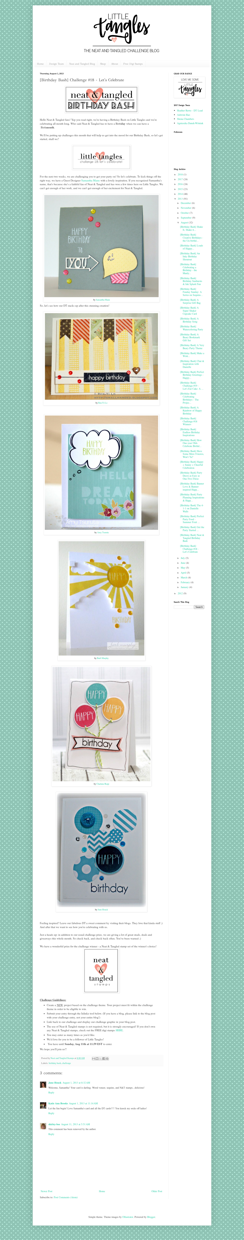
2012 (180, 593)
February (186, 582)
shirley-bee (54, 1124)
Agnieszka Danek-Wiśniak (190, 123)
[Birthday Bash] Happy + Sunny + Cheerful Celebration (191, 464)
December (186, 203)
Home (40, 63)
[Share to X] (100, 1058)
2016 (180, 184)
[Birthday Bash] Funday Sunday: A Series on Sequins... (191, 292)
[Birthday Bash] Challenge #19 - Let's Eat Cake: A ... (191, 385)
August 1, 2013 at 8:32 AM (76, 1082)
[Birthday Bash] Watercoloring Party (191, 328)
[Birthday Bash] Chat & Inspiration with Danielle (192, 364)
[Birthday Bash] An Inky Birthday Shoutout (190, 256)
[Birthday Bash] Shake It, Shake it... (191, 228)
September (186, 217)
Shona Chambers (185, 119)
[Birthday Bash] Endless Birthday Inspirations (190, 432)
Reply (51, 1092)
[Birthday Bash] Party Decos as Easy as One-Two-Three (191, 475)
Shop (103, 63)
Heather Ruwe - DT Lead (190, 110)
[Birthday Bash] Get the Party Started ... (192, 528)
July (183, 558)
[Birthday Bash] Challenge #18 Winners (188, 421)
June (183, 562)
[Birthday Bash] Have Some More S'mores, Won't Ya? (192, 454)
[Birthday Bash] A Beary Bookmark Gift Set (190, 337)
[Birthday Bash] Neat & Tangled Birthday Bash (192, 538)
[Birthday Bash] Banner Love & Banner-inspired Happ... (192, 486)
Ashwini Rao (183, 114)
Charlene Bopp (102, 783)
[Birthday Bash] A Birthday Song (189, 320)
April (184, 572)
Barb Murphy (103, 658)
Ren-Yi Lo (102, 402)
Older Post (156, 1191)
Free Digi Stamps (133, 63)
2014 (180, 194)
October (185, 212)
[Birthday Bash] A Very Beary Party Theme (192, 346)
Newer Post (46, 1191)
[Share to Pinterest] (107, 1058)
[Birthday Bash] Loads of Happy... (191, 247)
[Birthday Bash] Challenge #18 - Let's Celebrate (189, 549)
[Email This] (93, 1058)
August (185, 222)
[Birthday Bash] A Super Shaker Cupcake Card (189, 310)
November (186, 207)
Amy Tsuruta (103, 532)
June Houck (103, 909)
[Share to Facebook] (104, 1058)
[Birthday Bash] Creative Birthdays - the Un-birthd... (191, 237)
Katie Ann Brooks (58, 1103)
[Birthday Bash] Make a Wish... (192, 354)
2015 (180, 189)
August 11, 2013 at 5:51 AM (75, 1124)
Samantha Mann (90, 180)
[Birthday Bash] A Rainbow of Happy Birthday (191, 410)
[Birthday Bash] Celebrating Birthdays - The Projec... (189, 398)
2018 (180, 174)
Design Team (56, 63)
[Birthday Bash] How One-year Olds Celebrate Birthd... (191, 443)
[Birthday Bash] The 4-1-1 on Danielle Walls (192, 508)
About (114, 63)
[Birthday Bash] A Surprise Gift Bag (190, 301)
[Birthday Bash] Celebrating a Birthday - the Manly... (188, 268)
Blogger (151, 1217)
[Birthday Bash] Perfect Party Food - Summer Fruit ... (192, 519)
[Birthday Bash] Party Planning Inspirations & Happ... (192, 497)
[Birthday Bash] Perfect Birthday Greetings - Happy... (192, 375)
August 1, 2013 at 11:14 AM (83, 1103)
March (184, 577)
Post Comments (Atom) (66, 1197)
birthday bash (55, 1063)
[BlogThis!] (97, 1058)
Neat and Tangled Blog (82, 63)
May (183, 567)
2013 (180, 198)
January (185, 587)
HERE (119, 1030)
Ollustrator (127, 1217)
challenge (66, 1063)
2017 (180, 179)
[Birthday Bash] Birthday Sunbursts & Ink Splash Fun (191, 281)
